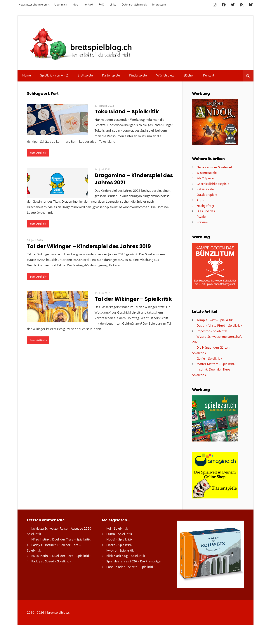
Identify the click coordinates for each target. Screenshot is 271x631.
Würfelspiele (165, 75)
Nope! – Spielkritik (119, 539)
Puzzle (201, 216)
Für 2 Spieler (206, 178)
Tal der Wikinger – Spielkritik (133, 299)
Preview (202, 222)
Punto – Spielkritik (119, 534)
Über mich (60, 4)
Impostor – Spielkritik (212, 331)
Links (113, 4)
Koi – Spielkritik (117, 528)
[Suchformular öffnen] (248, 75)
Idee (75, 4)
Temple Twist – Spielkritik (215, 320)
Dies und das (206, 211)
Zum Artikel (37, 152)
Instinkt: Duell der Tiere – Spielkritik (65, 539)
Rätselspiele (205, 189)
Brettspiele (85, 75)
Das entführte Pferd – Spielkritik (219, 325)
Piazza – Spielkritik (119, 545)
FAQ (101, 4)
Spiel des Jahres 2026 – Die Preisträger (134, 561)
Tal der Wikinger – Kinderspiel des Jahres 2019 (89, 246)
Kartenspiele (111, 75)
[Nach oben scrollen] (265, 625)
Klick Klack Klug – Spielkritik (125, 556)
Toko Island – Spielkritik (127, 111)
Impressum (159, 4)
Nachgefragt (205, 206)
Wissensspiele (207, 173)
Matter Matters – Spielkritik (216, 364)
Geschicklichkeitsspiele (213, 184)
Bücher (189, 75)
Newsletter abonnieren (32, 4)
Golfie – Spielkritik (209, 358)
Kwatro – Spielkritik (120, 550)
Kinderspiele (138, 75)
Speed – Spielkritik (58, 561)
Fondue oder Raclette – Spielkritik (130, 567)
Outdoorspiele (207, 194)
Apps (200, 200)
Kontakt (88, 4)
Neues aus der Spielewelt (215, 167)
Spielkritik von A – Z (54, 75)
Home (26, 75)
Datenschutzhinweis (134, 4)
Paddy (35, 545)
